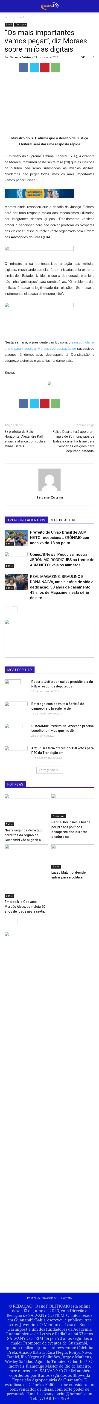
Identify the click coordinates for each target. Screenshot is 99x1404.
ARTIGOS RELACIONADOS (26, 520)
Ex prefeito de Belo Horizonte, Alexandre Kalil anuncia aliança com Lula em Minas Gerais (27, 439)
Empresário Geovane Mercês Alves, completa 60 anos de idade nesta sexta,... (26, 906)
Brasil (20, 17)
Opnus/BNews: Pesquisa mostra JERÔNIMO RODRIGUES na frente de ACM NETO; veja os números (62, 559)
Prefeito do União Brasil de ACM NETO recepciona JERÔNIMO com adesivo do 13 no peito (60, 537)
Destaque (21, 24)
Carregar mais (48, 770)
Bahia (9, 543)
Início (8, 17)
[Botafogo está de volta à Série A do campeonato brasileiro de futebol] (16, 708)
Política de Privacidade (42, 1298)
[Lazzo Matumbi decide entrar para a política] (73, 856)
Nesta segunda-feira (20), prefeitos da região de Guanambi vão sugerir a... (24, 835)
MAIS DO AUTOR (63, 520)
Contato (66, 1298)
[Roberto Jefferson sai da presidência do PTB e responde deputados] (13, 687)
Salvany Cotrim (20, 57)
